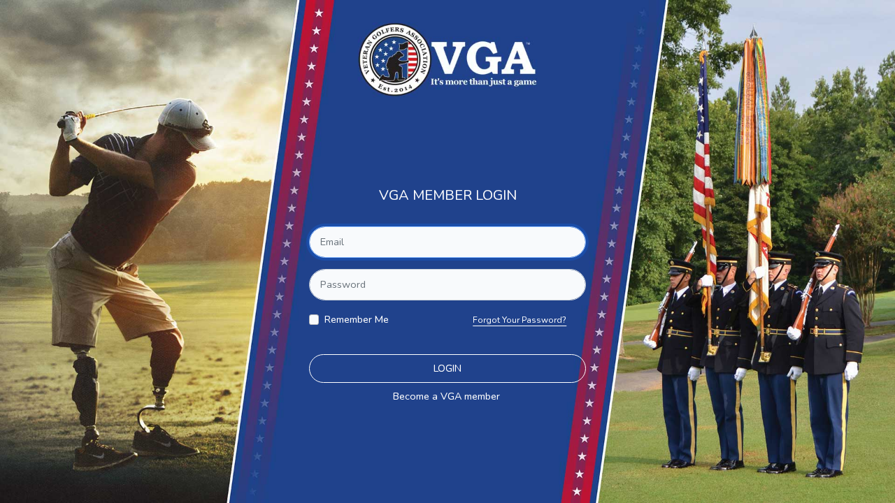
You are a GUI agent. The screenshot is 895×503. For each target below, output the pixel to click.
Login (447, 368)
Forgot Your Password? (519, 320)
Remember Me (356, 319)
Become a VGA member (446, 396)
